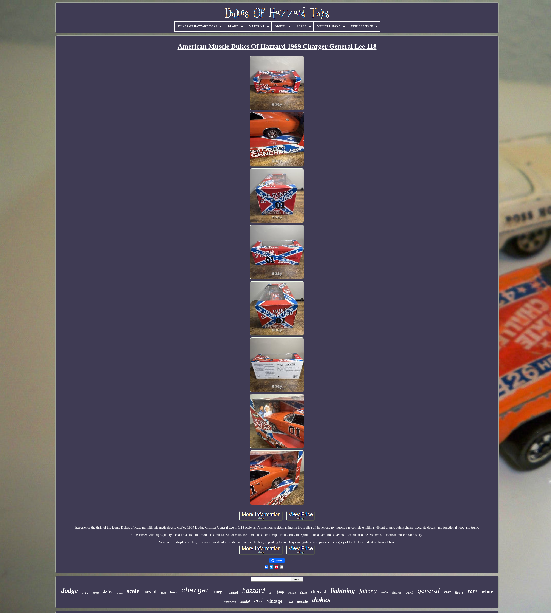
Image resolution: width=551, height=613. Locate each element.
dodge (69, 590)
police (292, 592)
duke (163, 592)
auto (384, 592)
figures (396, 592)
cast (447, 592)
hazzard (253, 590)
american (230, 602)
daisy (107, 592)
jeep (280, 592)
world (409, 592)
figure (459, 592)
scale (133, 591)
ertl (258, 600)
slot (271, 593)
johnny (368, 590)
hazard (150, 591)
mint (290, 602)
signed (233, 592)
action (85, 593)
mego (219, 591)
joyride (120, 593)
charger (195, 590)
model (245, 602)
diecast (318, 591)
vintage (274, 601)
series (96, 592)
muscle (302, 602)
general (429, 590)
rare (472, 591)
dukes (321, 599)
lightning (343, 590)
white (487, 591)
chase (303, 592)
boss (173, 592)
